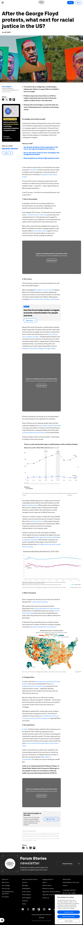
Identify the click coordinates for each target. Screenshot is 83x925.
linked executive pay (37, 521)
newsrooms (33, 170)
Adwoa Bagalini (7, 86)
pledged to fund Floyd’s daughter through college (38, 348)
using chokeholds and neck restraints (47, 608)
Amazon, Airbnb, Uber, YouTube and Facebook (44, 299)
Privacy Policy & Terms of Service (41, 914)
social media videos (39, 231)
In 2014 (24, 729)
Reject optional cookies (68, 916)
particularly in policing (40, 602)
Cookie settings (69, 921)
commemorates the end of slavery (33, 432)
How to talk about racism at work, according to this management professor (41, 153)
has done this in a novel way (37, 215)
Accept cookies (51, 260)
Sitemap (41, 917)
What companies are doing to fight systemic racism (41, 158)
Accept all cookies (68, 912)
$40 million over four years (43, 290)
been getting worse (31, 505)
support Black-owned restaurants (49, 425)
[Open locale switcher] (2, 920)
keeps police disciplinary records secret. (42, 627)
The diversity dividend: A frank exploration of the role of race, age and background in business (41, 148)
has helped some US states (46, 544)
